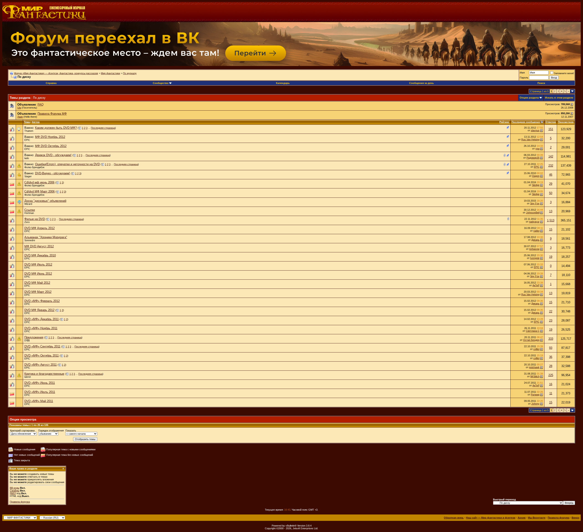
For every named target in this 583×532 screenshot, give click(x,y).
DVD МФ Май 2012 (37, 282)
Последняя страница (103, 128)
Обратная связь (454, 517)
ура (537, 148)
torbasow (534, 249)
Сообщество (161, 83)
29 (550, 183)
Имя (522, 72)
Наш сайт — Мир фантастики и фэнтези (490, 517)
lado (26, 158)
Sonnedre (29, 240)
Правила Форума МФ (52, 113)
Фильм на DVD (34, 219)
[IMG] (13, 493)
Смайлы (14, 490)
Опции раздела (529, 97)
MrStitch (535, 376)
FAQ (40, 104)
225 (550, 375)
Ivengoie (535, 258)
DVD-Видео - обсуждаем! (52, 173)
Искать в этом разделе (559, 97)
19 (550, 256)
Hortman (29, 213)
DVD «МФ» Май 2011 (38, 401)
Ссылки (29, 210)
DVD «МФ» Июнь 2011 (39, 383)
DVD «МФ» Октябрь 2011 (41, 355)
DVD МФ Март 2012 (37, 292)
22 (550, 311)
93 (550, 348)
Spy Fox (535, 203)
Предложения (33, 337)
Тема (27, 122)
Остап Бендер (531, 340)
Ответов (550, 122)
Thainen (28, 130)
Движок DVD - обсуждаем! (53, 155)
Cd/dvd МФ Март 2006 (39, 191)
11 (550, 393)
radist (536, 230)
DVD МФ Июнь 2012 (38, 273)
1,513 (550, 220)
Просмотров (566, 122)
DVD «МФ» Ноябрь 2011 (40, 328)
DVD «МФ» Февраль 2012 (42, 301)
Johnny (535, 403)
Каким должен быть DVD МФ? (56, 127)
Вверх (575, 517)
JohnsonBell (533, 212)
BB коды (14, 487)
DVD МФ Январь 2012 (39, 310)
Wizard (28, 204)
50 (550, 193)
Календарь (283, 83)
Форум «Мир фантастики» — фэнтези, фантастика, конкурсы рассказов (56, 73)
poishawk (534, 367)
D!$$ (27, 340)
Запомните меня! (564, 73)
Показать (70, 430)
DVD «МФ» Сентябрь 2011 (42, 346)
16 (550, 384)
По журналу (130, 73)
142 (550, 156)
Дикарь (535, 239)
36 (550, 357)
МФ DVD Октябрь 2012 (50, 146)
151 (550, 129)
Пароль (524, 77)
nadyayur (534, 221)
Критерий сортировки (22, 430)
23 (550, 320)
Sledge (536, 185)
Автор (36, 122)
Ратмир (535, 394)
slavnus (535, 130)
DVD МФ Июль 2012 (38, 264)
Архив (522, 517)
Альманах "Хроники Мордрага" (45, 237)
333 (550, 338)
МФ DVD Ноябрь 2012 (50, 137)
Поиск (541, 83)
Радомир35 (533, 157)
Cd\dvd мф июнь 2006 (39, 182)
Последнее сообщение (525, 122)
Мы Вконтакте (536, 517)
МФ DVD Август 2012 (39, 246)
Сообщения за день (421, 83)
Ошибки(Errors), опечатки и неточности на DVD (67, 164)
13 (550, 211)
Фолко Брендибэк (34, 167)
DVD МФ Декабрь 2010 (40, 255)
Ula (19, 107)
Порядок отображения (51, 430)
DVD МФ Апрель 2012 (39, 228)
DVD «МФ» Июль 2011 (39, 392)
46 (550, 174)
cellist (536, 349)
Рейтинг (504, 122)
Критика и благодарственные (44, 373)
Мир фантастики (110, 73)
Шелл (27, 376)
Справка (51, 83)
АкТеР (536, 285)
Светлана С (533, 330)
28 (550, 366)
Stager (28, 176)
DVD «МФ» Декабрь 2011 (41, 319)
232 (550, 165)
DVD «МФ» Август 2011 (40, 364)
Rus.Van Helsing (530, 139)
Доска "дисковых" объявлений (45, 201)
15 (550, 229)
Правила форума (20, 501)
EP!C (27, 140)
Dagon (536, 176)
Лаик (20, 116)
